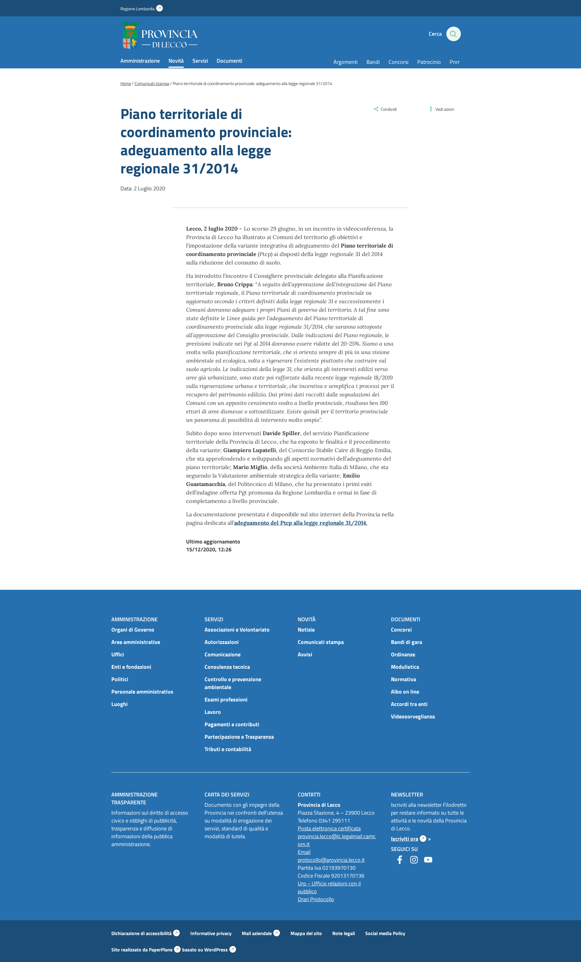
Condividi (389, 109)
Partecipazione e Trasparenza (239, 737)
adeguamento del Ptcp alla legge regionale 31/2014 (300, 522)
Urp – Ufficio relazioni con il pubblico (329, 887)
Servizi (200, 61)
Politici (119, 679)
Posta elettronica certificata (329, 828)
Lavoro (213, 712)
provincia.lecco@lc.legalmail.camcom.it (337, 840)
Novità (176, 61)
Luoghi (119, 704)
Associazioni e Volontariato (237, 629)
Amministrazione (140, 61)
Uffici (117, 654)
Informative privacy (210, 933)
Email (304, 852)
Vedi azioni (444, 109)
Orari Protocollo (316, 899)
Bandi (373, 62)
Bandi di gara (406, 642)
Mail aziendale (261, 933)
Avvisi (305, 654)
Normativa (403, 679)
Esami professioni (226, 699)
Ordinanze (403, 654)
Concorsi (399, 62)
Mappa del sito (306, 933)
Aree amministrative (135, 642)
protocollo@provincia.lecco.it (331, 860)
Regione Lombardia (141, 8)
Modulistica (405, 667)
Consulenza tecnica (227, 667)
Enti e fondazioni (131, 667)
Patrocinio (429, 62)
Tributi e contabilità (228, 749)
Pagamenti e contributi (232, 724)
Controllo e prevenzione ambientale (233, 683)
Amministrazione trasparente (134, 798)
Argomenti (345, 62)
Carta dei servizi (227, 794)
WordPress (220, 949)
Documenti (229, 61)
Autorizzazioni (222, 642)
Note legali (343, 933)
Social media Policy (385, 933)
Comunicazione (223, 654)
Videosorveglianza (413, 716)
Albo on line (405, 692)
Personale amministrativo (142, 692)
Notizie (306, 629)
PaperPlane (165, 949)
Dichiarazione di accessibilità (145, 933)
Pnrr (455, 62)
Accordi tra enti (409, 704)
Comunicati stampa (321, 642)
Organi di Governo (132, 629)
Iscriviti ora (409, 839)
